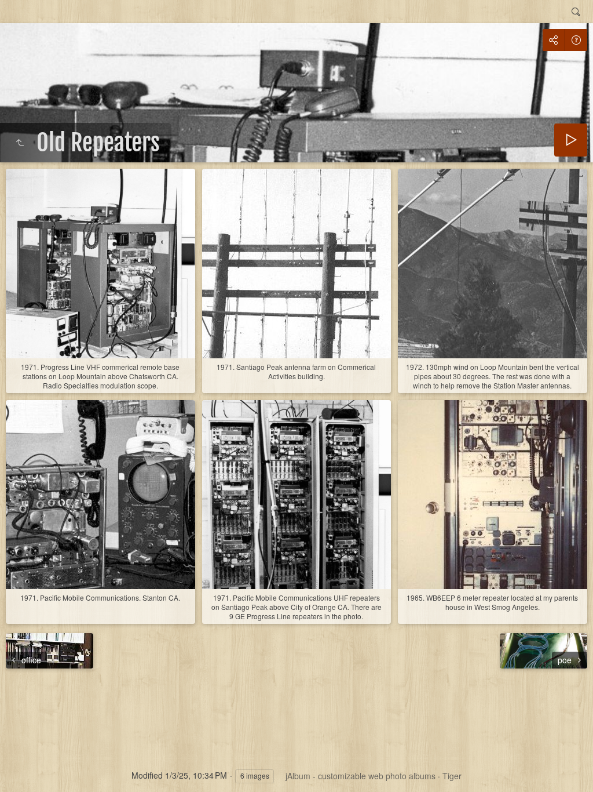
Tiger (452, 776)
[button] (23, 769)
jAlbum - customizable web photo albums (360, 776)
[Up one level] (20, 143)
